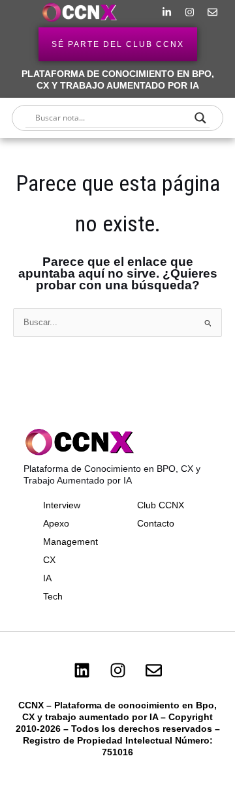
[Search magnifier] (200, 118)
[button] (23, 12)
